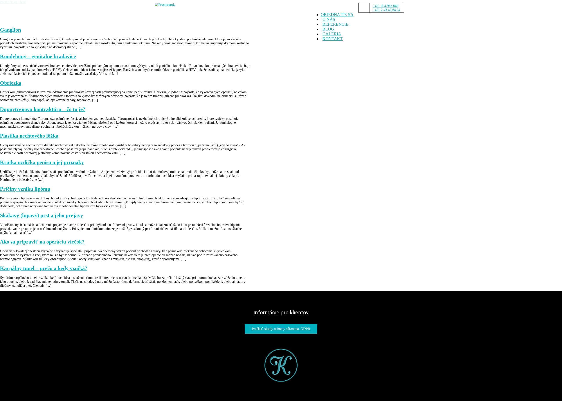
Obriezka (10, 83)
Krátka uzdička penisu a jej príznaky (42, 162)
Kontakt (332, 38)
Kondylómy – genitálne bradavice (38, 56)
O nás (328, 19)
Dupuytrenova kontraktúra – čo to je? (42, 109)
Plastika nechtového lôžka (29, 136)
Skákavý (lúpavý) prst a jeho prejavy (41, 215)
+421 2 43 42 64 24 (386, 10)
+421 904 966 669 (385, 6)
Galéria (331, 34)
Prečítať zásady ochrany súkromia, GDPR (281, 329)
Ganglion (10, 30)
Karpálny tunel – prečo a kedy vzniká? (43, 268)
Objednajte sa (337, 14)
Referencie (335, 24)
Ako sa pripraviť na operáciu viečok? (42, 242)
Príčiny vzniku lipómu (25, 189)
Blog (328, 29)
